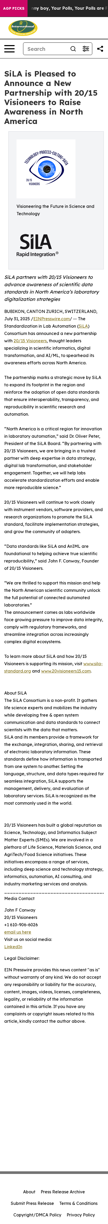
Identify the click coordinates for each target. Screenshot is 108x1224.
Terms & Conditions (78, 1203)
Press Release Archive (63, 1191)
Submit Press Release (32, 1203)
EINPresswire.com (51, 318)
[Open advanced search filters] (85, 49)
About (29, 1191)
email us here (17, 932)
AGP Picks (13, 8)
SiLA (83, 326)
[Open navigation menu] (9, 49)
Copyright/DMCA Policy (37, 1214)
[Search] (73, 49)
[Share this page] (100, 49)
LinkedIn (13, 946)
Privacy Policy (81, 1214)
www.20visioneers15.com (66, 671)
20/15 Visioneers (30, 340)
